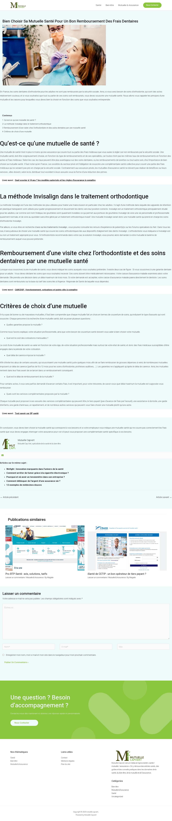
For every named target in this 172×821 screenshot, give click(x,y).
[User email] (2, 455)
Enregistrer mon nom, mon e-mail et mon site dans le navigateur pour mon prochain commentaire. (51, 655)
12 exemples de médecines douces (24, 485)
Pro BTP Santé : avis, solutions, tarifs (26, 574)
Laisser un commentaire (15, 577)
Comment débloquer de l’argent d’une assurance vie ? (33, 481)
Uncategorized (117, 797)
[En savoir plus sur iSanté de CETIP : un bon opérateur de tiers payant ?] (127, 547)
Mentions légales (67, 761)
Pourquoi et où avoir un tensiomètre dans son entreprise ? (35, 477)
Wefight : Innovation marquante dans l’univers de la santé (34, 469)
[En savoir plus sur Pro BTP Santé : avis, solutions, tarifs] (44, 547)
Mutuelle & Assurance (128, 5)
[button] (152, 5)
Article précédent (9, 497)
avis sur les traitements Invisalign (52, 227)
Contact (64, 758)
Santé (98, 5)
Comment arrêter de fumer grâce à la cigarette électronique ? (37, 473)
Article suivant (164, 497)
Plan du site (65, 764)
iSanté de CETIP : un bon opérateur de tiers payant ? (117, 574)
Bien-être (110, 5)
